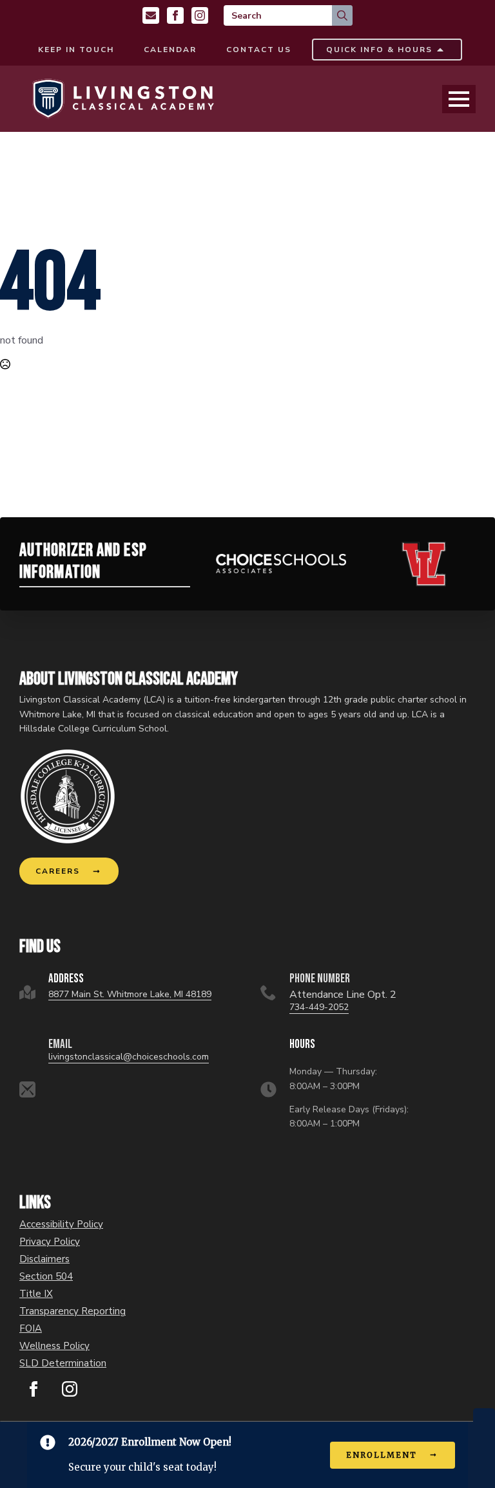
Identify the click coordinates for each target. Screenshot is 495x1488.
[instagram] (69, 1389)
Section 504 (46, 1276)
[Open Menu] (459, 99)
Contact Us (258, 49)
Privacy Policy (49, 1242)
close (484, 1415)
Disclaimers (44, 1259)
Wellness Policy (54, 1346)
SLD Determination (62, 1363)
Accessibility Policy (61, 1224)
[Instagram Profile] (199, 15)
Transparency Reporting (72, 1311)
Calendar (170, 49)
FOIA (30, 1329)
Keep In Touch (76, 49)
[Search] (342, 15)
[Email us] (150, 15)
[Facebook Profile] (175, 15)
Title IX (36, 1294)
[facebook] (33, 1389)
